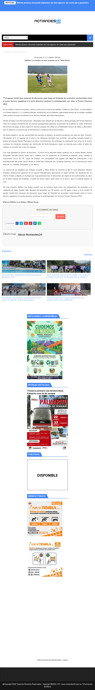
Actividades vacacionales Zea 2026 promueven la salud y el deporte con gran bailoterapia (22, 299)
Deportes (22, 52)
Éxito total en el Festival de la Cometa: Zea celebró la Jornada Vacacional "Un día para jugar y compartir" (68, 276)
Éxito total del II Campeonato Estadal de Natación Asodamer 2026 (22, 276)
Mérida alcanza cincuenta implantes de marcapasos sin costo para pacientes (53, 3)
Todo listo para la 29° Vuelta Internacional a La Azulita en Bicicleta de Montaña (66, 299)
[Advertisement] (47, 602)
